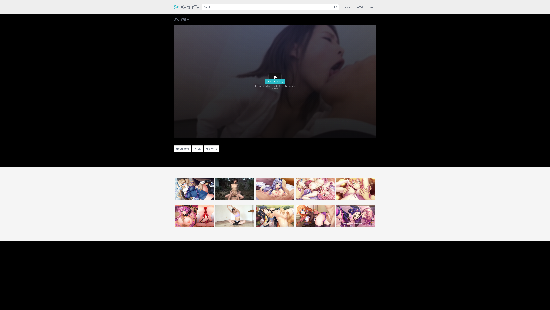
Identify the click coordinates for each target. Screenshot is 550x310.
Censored (184, 148)
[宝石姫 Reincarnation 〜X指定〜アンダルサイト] (315, 216)
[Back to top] (542, 300)
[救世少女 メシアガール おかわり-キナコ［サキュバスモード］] (355, 216)
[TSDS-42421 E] (234, 216)
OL (199, 148)
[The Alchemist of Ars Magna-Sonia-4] (355, 189)
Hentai (347, 7)
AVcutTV (189, 7)
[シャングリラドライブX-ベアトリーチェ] (194, 189)
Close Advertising (275, 81)
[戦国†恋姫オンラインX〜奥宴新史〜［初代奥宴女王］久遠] (275, 216)
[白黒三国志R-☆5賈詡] (315, 189)
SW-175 (213, 148)
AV (371, 7)
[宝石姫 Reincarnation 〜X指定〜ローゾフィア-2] (194, 216)
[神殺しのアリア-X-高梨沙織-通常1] (275, 189)
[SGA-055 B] (234, 189)
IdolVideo (360, 7)
